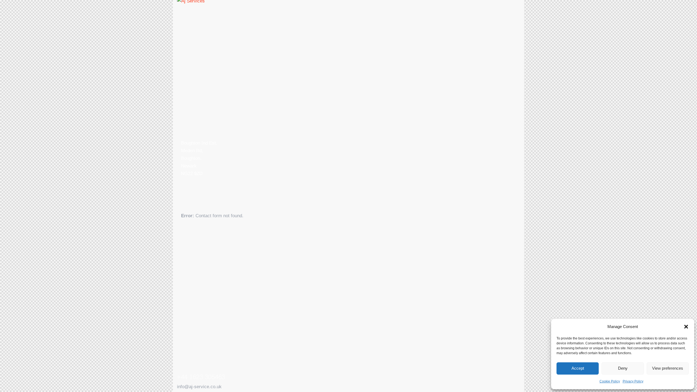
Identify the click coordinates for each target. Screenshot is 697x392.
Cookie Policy (610, 381)
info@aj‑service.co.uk (199, 386)
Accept (577, 368)
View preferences (667, 368)
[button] (686, 326)
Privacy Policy (633, 381)
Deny (623, 368)
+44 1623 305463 (201, 377)
